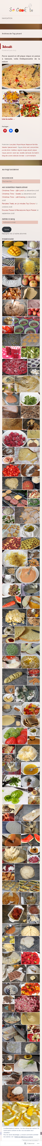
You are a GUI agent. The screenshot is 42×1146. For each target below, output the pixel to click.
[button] (14, 249)
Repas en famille (31, 144)
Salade (4, 147)
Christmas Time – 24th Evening (13, 197)
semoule (28, 153)
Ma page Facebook (10, 170)
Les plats (13, 144)
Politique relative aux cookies (23, 1137)
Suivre (6, 229)
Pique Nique (21, 144)
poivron (9, 153)
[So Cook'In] (21, 8)
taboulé (15, 156)
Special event (12, 147)
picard (30, 150)
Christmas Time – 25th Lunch (13, 190)
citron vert (26, 147)
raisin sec (16, 153)
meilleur (14, 150)
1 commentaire (30, 156)
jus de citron (6, 150)
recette (22, 153)
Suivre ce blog (8, 219)
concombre (34, 147)
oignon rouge (22, 150)
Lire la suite (8, 119)
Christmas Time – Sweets (11, 194)
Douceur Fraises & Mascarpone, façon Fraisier (19, 210)
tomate (21, 156)
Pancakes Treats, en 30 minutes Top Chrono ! (19, 204)
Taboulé (9, 46)
